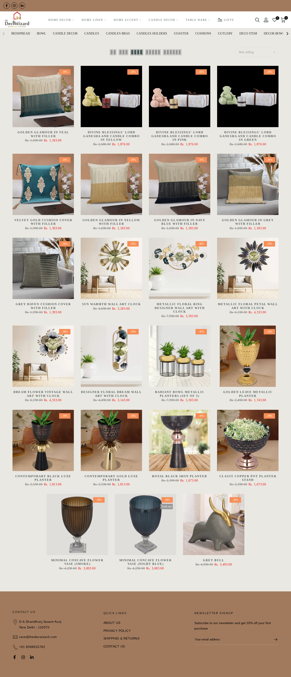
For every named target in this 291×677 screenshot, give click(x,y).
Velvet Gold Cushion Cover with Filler (43, 222)
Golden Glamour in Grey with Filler (248, 222)
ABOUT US (111, 623)
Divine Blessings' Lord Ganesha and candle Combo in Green (248, 136)
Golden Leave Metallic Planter (248, 394)
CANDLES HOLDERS (152, 33)
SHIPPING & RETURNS (121, 638)
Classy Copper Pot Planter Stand (247, 478)
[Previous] (4, 33)
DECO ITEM (248, 33)
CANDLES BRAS (118, 33)
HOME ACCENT (126, 20)
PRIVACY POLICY (117, 631)
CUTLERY (225, 33)
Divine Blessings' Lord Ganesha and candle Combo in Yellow (111, 136)
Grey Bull (213, 560)
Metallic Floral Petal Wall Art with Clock (248, 306)
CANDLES (91, 33)
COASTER (181, 33)
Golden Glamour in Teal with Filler (43, 134)
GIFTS (229, 20)
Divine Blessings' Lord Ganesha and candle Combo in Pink (179, 136)
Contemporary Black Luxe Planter (43, 478)
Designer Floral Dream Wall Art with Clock (111, 394)
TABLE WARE (196, 20)
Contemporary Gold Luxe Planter (111, 478)
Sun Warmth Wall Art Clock (111, 304)
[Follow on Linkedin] (22, 5)
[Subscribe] (273, 639)
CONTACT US (114, 646)
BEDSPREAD (20, 33)
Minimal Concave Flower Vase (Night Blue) (145, 562)
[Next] (287, 33)
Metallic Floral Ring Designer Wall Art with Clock (180, 307)
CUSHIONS (203, 33)
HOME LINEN (92, 20)
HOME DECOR (59, 20)
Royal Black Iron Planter (179, 476)
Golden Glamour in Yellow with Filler (111, 222)
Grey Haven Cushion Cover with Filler (43, 306)
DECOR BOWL (274, 33)
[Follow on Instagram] (14, 5)
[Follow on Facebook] (6, 5)
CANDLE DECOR (162, 20)
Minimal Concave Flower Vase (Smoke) (77, 562)
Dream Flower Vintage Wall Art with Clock (43, 394)
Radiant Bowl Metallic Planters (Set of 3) (179, 394)
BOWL (41, 33)
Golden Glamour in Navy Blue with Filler (179, 222)
